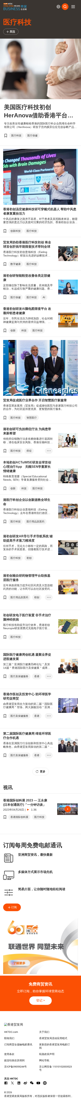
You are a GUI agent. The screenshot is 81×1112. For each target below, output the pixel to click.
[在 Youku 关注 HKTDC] (45, 1083)
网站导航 (44, 1060)
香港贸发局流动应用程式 (53, 1038)
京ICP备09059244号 (15, 1066)
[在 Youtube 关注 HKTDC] (38, 1083)
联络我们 (9, 1038)
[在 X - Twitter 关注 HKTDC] (12, 1083)
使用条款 (9, 1054)
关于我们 (44, 1031)
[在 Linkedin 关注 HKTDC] (19, 1083)
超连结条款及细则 (14, 1060)
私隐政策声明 (46, 1054)
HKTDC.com (11, 1031)
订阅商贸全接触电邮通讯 (18, 1044)
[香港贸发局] (40, 1026)
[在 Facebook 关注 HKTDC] (6, 1083)
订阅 (14, 907)
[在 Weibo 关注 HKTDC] (25, 1083)
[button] (73, 6)
